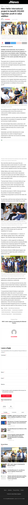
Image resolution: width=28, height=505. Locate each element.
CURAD (5, 308)
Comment (3, 355)
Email (2, 378)
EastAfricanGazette (10, 498)
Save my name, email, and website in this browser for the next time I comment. (14, 391)
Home (2, 6)
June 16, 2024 (14, 19)
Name (3, 372)
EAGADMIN (7, 19)
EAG (23, 498)
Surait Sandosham (17, 314)
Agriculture (7, 6)
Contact (22, 490)
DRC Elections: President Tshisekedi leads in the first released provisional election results (17, 423)
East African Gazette (6, 310)
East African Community (14, 308)
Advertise (10, 490)
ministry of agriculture (7, 314)
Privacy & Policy (16, 490)
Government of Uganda (17, 310)
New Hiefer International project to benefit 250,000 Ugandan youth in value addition (12, 458)
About (5, 490)
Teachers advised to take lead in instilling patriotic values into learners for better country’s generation (16, 477)
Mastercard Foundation (17, 312)
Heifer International (6, 312)
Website (3, 384)
